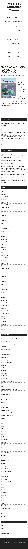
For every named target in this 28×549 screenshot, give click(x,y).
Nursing (3, 450)
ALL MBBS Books (5, 341)
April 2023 (3, 281)
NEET (2, 434)
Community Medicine (6, 370)
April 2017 (3, 321)
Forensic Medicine (5, 391)
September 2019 (5, 313)
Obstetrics (3, 455)
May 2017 (3, 318)
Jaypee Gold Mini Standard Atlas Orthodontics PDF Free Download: (13, 176)
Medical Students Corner (14, 7)
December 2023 (5, 260)
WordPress (15, 544)
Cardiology (4, 365)
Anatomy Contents (5, 354)
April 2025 (3, 220)
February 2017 (4, 326)
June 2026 (3, 191)
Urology (3, 513)
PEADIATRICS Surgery (6, 471)
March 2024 (4, 252)
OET (2, 458)
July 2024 (3, 244)
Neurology (3, 442)
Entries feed (4, 528)
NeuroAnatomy (4, 439)
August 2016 (4, 329)
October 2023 (4, 265)
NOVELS (3, 447)
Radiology (3, 495)
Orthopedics (4, 463)
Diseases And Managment (7, 381)
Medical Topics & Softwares (8, 413)
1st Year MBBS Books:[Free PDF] (9, 338)
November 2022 (5, 295)
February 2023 (4, 287)
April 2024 (3, 250)
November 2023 (5, 263)
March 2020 (4, 308)
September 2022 (5, 300)
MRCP (2, 423)
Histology (3, 405)
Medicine (3, 418)
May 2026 (3, 194)
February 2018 (4, 316)
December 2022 (5, 292)
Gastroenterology (5, 397)
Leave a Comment (20, 75)
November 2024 (5, 234)
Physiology (4, 479)
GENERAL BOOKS (5, 399)
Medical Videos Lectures (7, 415)
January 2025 (4, 228)
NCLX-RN (3, 431)
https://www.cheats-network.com (9, 174)
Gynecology (4, 402)
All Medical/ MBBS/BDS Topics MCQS (10, 344)
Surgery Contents (5, 508)
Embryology (4, 383)
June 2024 (3, 247)
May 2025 (3, 218)
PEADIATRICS (4, 468)
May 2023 (3, 279)
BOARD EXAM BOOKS (6, 362)
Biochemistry (4, 357)
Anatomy (3, 346)
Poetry (3, 487)
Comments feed (5, 531)
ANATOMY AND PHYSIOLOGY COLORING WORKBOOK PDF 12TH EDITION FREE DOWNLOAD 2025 (13, 138)
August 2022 (4, 303)
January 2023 (4, 289)
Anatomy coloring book (6, 349)
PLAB (2, 484)
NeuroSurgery (4, 444)
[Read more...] (10, 105)
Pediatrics (3, 474)
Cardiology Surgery (5, 368)
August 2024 (4, 242)
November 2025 (5, 202)
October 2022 (4, 297)
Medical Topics (5, 410)
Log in (2, 525)
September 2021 (5, 305)
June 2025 (3, 215)
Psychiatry (3, 490)
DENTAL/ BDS (4, 373)
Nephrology (4, 437)
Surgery (3, 503)
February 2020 (4, 311)
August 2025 (4, 210)
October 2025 (4, 204)
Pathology (3, 466)
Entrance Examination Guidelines (9, 389)
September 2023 (5, 268)
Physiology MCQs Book (7, 482)
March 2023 (4, 284)
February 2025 (4, 226)
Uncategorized (4, 511)
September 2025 (5, 207)
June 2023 (3, 276)
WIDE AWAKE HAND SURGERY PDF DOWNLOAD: (13, 70)
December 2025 (5, 199)
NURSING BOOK (5, 452)
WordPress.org (5, 533)
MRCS (2, 426)
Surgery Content (5, 505)
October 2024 (4, 236)
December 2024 (5, 231)
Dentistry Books (5, 376)
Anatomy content (5, 352)
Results (3, 500)
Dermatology (4, 378)
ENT (2, 386)
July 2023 (3, 273)
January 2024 (4, 257)
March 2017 (4, 324)
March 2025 (4, 223)
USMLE (3, 516)
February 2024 (4, 255)
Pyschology (4, 492)
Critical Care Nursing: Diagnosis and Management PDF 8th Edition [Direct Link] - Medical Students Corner (13, 168)
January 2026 (4, 197)
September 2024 (5, 239)
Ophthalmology (5, 460)
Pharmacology (4, 476)
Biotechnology (4, 360)
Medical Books (5, 407)
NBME (2, 429)
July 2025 (3, 212)
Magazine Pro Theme (16, 542)
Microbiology (4, 421)
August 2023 (4, 271)
